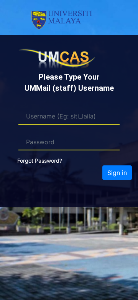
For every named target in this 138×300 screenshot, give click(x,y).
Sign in (117, 173)
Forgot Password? (39, 160)
